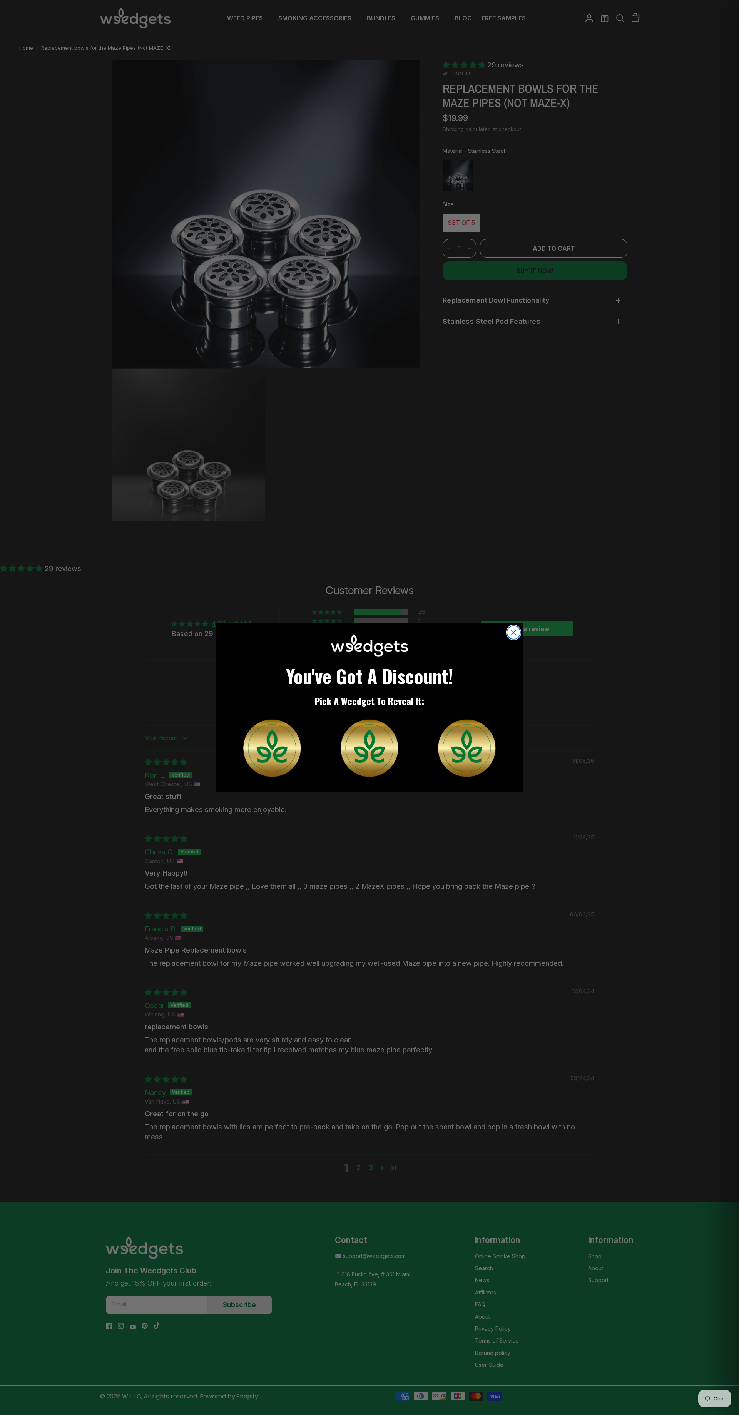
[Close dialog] (513, 632)
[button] (272, 748)
